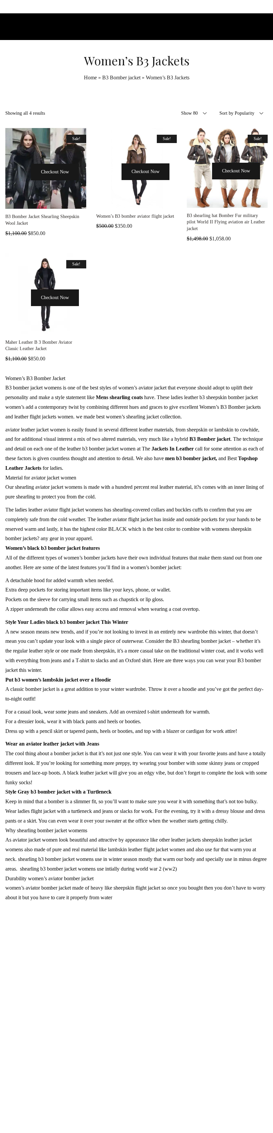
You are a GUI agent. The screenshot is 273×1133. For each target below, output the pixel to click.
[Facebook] (121, 1114)
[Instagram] (136, 1114)
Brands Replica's (182, 954)
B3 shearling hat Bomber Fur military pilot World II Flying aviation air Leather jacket (226, 222)
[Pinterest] (151, 1114)
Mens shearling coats (119, 397)
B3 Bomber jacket (121, 77)
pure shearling (20, 496)
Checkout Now (55, 171)
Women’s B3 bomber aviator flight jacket (135, 216)
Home (90, 77)
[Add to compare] (63, 202)
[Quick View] (29, 202)
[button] (21, 184)
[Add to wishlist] (46, 202)
